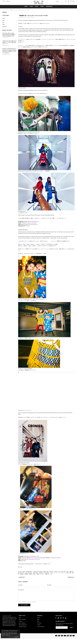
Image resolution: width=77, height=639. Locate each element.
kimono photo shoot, (29, 572)
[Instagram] (61, 618)
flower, (68, 571)
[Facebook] (56, 618)
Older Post (22, 577)
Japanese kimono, (21, 572)
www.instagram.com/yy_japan (31, 222)
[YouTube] (66, 618)
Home (3, 10)
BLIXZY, (24, 571)
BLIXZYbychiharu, (29, 571)
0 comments (32, 17)
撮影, (70, 572)
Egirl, (59, 571)
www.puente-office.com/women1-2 (33, 559)
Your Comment (21, 589)
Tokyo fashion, (47, 572)
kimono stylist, (36, 572)
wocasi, (52, 572)
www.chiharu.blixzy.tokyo (34, 557)
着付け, (35, 574)
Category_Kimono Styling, (38, 571)
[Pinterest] (63, 618)
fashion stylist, (63, 571)
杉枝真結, (22, 574)
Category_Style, (46, 571)
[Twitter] (58, 618)
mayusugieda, (41, 572)
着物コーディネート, (41, 574)
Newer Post (71, 577)
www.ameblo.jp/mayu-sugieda (55, 557)
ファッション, (57, 572)
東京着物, (26, 574)
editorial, (56, 571)
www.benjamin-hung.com (34, 221)
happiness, (72, 571)
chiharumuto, (51, 571)
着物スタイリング (48, 574)
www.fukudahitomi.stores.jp (34, 556)
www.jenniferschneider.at (32, 224)
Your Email (49, 585)
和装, (68, 572)
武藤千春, (31, 574)
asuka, (21, 571)
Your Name (20, 585)
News (7, 10)
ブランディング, (63, 572)
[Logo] (38, 2)
